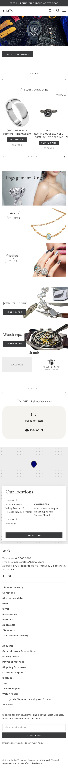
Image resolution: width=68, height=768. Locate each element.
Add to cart (17, 139)
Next (65, 78)
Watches (7, 619)
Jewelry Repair (11, 688)
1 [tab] (30, 73)
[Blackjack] (51, 364)
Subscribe (34, 735)
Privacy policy (10, 656)
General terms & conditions (19, 651)
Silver (5, 608)
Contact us (34, 535)
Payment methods (13, 661)
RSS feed (7, 704)
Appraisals (8, 624)
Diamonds (8, 630)
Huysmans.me (9, 763)
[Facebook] (3, 576)
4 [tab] (38, 73)
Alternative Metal (12, 598)
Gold (5, 603)
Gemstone (8, 592)
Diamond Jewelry (12, 587)
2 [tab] (32, 73)
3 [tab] (35, 73)
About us (7, 645)
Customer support (13, 672)
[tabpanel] (34, 36)
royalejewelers (42, 401)
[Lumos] (6, 550)
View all (61, 95)
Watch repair (10, 693)
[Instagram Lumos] (9, 576)
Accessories (9, 614)
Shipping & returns (14, 667)
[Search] (58, 11)
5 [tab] (39, 388)
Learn (5, 683)
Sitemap (7, 677)
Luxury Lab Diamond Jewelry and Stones (26, 699)
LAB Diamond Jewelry (15, 635)
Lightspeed (44, 760)
